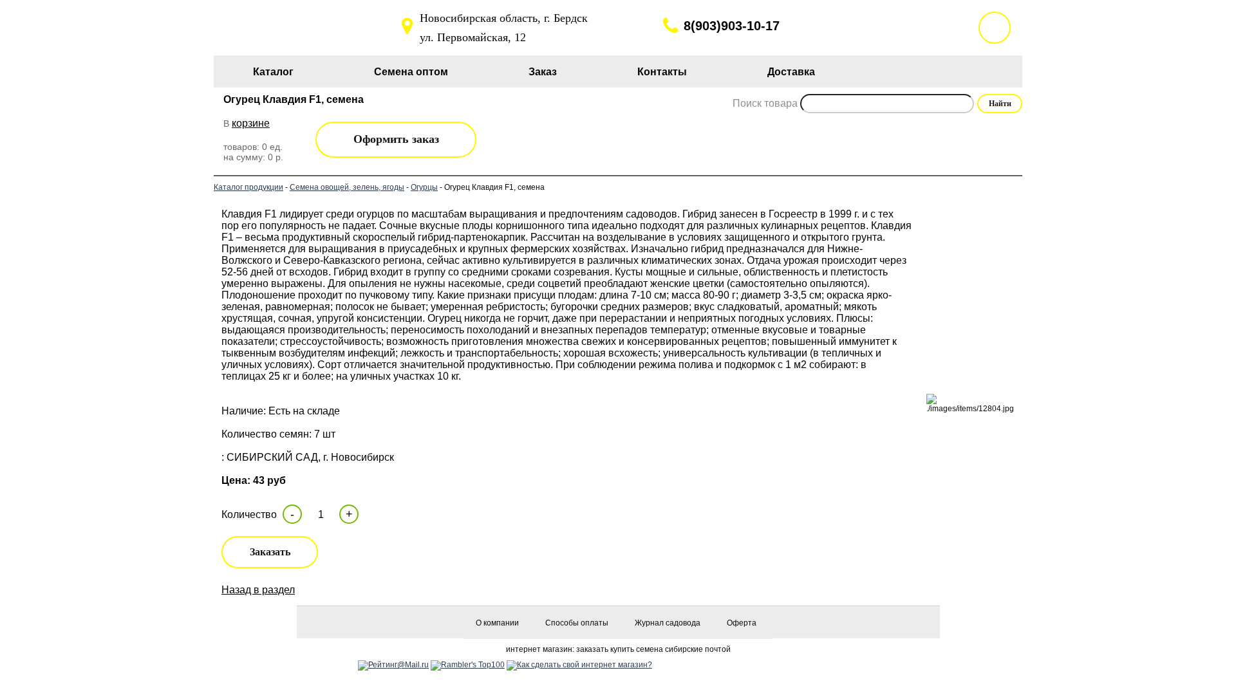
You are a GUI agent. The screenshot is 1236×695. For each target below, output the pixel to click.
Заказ (543, 71)
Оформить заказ (396, 139)
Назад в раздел (258, 589)
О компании (497, 622)
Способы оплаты (576, 622)
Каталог (273, 71)
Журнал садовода (667, 622)
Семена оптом (411, 71)
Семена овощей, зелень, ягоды (347, 187)
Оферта (741, 622)
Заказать (270, 551)
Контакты (662, 71)
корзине (251, 123)
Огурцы (424, 187)
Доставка (791, 71)
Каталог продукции (248, 187)
